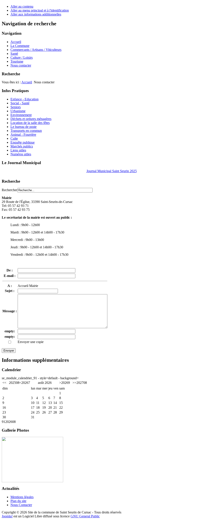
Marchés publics (21, 146)
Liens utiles (18, 150)
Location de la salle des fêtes (30, 123)
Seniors (15, 107)
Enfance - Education (24, 99)
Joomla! (7, 516)
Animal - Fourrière (23, 134)
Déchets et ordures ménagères (30, 119)
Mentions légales (22, 497)
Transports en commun (26, 130)
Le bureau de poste (23, 127)
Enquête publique (22, 142)
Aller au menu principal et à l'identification (39, 10)
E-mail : (9, 276)
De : (10, 270)
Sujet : (9, 291)
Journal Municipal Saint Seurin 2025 (111, 171)
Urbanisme (17, 111)
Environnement (21, 115)
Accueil (26, 82)
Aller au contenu (21, 6)
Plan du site (18, 501)
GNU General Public (85, 516)
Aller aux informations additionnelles (35, 14)
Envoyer (8, 350)
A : (9, 286)
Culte (14, 138)
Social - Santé (19, 103)
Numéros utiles (20, 154)
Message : (9, 311)
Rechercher (9, 190)
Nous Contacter (21, 505)
